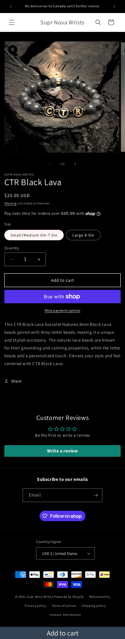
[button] (11, 22)
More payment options (63, 310)
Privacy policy (35, 606)
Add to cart (62, 633)
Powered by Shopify (69, 597)
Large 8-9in (83, 235)
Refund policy (99, 597)
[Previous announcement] (10, 6)
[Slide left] (49, 163)
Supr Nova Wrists (40, 597)
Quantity (11, 248)
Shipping (10, 203)
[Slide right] (75, 163)
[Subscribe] (95, 495)
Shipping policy (94, 606)
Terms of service (64, 606)
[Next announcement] (114, 6)
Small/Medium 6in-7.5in (34, 235)
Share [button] (16, 381)
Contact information (65, 615)
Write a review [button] (62, 451)
